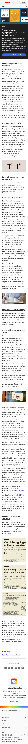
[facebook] (3, 735)
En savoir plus (14, 701)
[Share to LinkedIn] (12, 668)
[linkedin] (11, 735)
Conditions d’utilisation (17, 739)
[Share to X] (9, 668)
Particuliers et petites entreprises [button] (9, 710)
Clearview (21, 490)
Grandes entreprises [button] (6, 714)
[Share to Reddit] (19, 668)
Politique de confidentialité (7, 739)
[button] (17, 2)
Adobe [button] (3, 724)
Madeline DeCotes (15, 655)
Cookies (3, 741)
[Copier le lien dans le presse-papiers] (23, 668)
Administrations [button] (5, 717)
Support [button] (4, 720)
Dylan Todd (5, 655)
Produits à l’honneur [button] (6, 727)
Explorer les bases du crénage (13, 310)
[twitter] (8, 735)
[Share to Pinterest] (16, 668)
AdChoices (15, 741)
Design (3, 6)
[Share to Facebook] (5, 668)
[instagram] (5, 735)
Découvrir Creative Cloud (14, 55)
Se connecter (23, 2)
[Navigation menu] (2, 2)
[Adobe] (7, 2)
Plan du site (8, 741)
